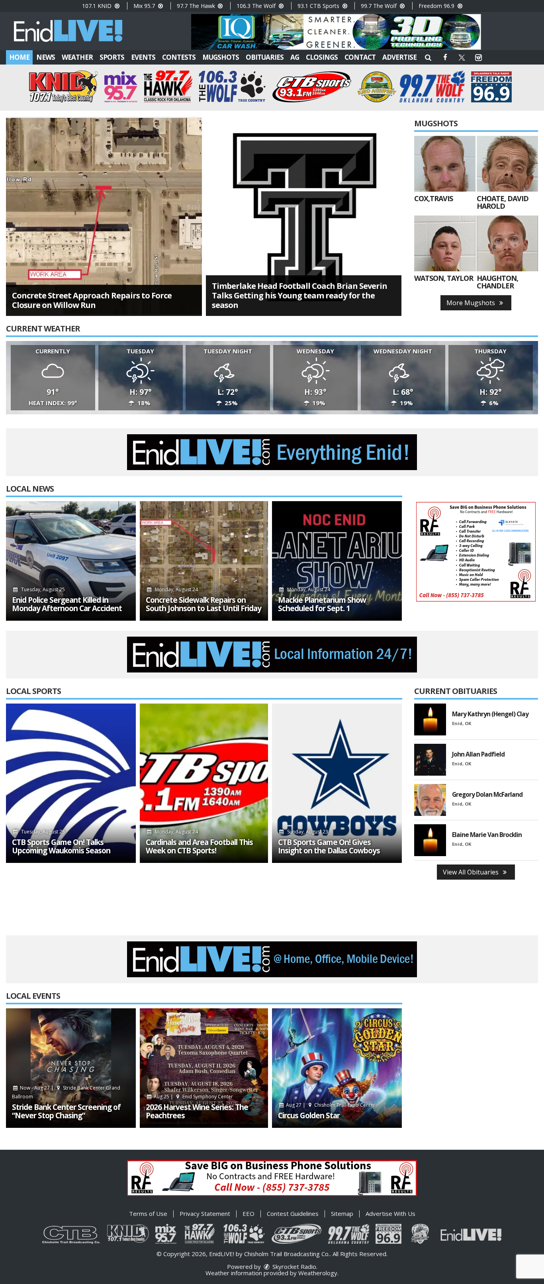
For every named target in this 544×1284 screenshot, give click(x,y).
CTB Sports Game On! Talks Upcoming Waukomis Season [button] (61, 846)
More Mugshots (471, 302)
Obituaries (265, 57)
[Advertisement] (336, 32)
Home (19, 57)
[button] (428, 57)
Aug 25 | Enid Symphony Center (193, 1096)
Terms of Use (148, 1213)
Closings (322, 57)
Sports (112, 57)
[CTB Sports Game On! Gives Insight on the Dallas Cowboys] (337, 783)
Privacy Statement (205, 1213)
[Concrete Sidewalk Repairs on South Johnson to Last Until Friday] (204, 561)
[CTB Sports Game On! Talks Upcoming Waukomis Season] (71, 783)
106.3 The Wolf (257, 6)
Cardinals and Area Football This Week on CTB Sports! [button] (199, 846)
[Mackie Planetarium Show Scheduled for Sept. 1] (337, 561)
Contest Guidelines (293, 1213)
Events (143, 57)
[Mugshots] (445, 164)
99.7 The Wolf (379, 6)
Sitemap (342, 1213)
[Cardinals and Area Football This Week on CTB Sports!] (204, 783)
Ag (294, 57)
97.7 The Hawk (197, 6)
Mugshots (220, 57)
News (45, 57)
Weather (77, 57)
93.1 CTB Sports (319, 6)
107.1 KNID (97, 6)
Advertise (399, 57)
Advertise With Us (390, 1213)
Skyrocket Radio (293, 1266)
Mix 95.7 (145, 6)
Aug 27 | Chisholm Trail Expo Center (330, 1105)
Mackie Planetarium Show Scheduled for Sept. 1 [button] (322, 604)
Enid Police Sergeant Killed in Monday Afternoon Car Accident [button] (67, 604)
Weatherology (317, 1273)
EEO (248, 1213)
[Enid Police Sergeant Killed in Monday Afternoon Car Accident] (71, 561)
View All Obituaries (471, 872)
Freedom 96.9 (437, 6)
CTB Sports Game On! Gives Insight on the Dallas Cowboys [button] (329, 846)
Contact (360, 57)
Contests (179, 57)
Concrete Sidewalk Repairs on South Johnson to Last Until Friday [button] (203, 604)
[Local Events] (71, 1068)
